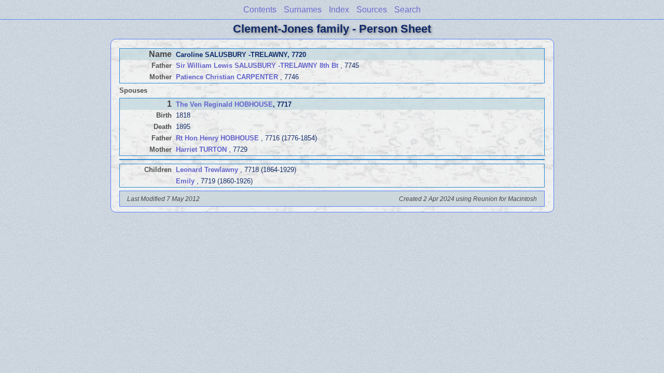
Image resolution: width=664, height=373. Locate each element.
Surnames (303, 9)
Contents (259, 9)
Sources (371, 9)
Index (339, 9)
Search (407, 9)
